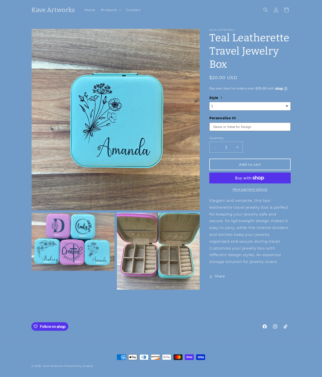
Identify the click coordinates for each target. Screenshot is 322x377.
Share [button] (220, 276)
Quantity (216, 138)
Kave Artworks (53, 366)
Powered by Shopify (78, 366)
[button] (111, 10)
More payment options (250, 189)
